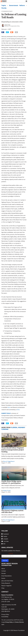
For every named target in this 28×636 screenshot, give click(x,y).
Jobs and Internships (7, 581)
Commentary (6, 11)
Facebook (6, 534)
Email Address (7, 553)
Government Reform (17, 5)
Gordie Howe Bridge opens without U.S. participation (11, 482)
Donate (3, 573)
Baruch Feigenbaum (9, 461)
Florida (3, 8)
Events (3, 578)
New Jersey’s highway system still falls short (12, 511)
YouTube (6, 541)
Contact (3, 571)
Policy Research (5, 583)
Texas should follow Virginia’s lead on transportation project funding (12, 450)
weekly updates (8, 550)
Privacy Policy (5, 614)
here (9, 407)
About (3, 568)
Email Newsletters (6, 576)
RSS (4, 544)
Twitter (5, 536)
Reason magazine (6, 585)
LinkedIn (5, 539)
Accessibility (4, 616)
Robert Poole (6, 413)
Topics (3, 5)
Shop (2, 588)
